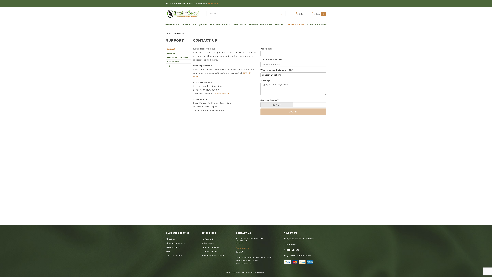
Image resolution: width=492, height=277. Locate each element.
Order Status (208, 243)
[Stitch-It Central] (183, 13)
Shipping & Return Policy (177, 57)
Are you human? (269, 100)
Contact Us (172, 49)
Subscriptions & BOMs (260, 24)
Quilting (203, 24)
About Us (171, 53)
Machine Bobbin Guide (213, 255)
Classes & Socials (295, 24)
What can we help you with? (276, 70)
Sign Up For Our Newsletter (300, 239)
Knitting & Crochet (220, 24)
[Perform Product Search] (280, 13)
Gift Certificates (174, 255)
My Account (207, 239)
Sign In (301, 14)
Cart (319, 14)
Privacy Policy (173, 61)
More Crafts (239, 24)
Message (265, 80)
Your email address (271, 59)
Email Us (240, 252)
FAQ (168, 66)
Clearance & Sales (317, 24)
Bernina (279, 24)
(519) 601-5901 (221, 93)
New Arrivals (172, 24)
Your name (266, 49)
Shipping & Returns (175, 243)
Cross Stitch (189, 24)
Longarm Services (210, 247)
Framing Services (210, 251)
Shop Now (213, 3)
